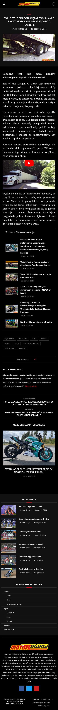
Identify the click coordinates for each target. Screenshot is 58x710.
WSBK (9, 621)
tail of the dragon (31, 344)
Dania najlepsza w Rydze (30, 531)
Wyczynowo (9, 629)
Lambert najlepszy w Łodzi (31, 544)
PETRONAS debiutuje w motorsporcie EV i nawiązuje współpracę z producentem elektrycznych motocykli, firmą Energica (34, 246)
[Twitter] (29, 688)
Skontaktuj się (31, 386)
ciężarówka (9, 339)
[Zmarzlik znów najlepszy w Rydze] (8, 523)
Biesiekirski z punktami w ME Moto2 (36, 322)
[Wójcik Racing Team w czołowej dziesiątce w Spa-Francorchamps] (12, 265)
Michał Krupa (25, 510)
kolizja (7, 344)
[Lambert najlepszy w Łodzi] (8, 548)
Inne (9, 617)
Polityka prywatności (41, 702)
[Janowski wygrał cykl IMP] (8, 510)
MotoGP (10, 612)
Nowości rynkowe (14, 604)
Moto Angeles (43, 705)
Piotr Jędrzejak (20, 28)
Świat (9, 595)
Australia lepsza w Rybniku (31, 569)
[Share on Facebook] (38, 359)
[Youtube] (36, 688)
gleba (34, 339)
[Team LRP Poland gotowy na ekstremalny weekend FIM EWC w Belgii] (12, 291)
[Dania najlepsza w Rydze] (8, 535)
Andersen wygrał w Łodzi (30, 557)
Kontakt (36, 699)
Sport (6, 608)
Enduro (7, 625)
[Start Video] (29, 174)
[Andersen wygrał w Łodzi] (8, 560)
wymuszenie (9, 348)
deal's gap (23, 339)
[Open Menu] (3, 3)
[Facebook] (21, 688)
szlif (17, 344)
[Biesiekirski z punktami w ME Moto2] (12, 323)
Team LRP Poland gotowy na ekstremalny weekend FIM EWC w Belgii (35, 290)
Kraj (8, 600)
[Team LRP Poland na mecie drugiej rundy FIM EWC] (12, 277)
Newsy (6, 591)
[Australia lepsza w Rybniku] (8, 573)
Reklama (46, 699)
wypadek (22, 348)
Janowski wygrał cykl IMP (30, 506)
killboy (44, 339)
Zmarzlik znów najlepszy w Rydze (34, 519)
